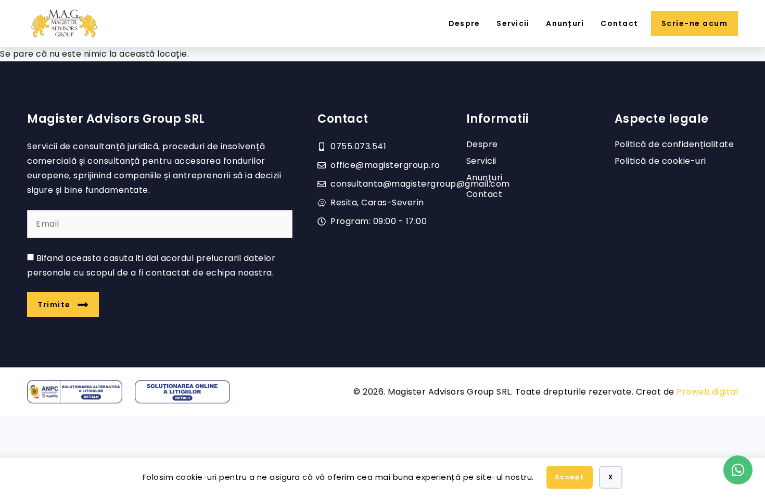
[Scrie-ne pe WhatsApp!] (738, 470)
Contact (619, 23)
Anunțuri (565, 23)
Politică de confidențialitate (674, 144)
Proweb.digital (707, 392)
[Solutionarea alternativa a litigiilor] (74, 391)
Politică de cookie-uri (660, 161)
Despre (464, 23)
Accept (569, 477)
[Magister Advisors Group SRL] (64, 23)
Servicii (512, 23)
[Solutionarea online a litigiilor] (182, 391)
